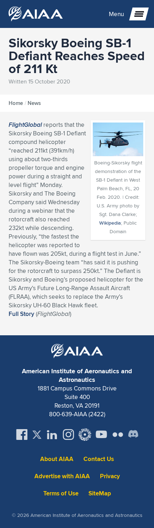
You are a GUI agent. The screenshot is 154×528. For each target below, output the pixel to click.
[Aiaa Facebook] (21, 434)
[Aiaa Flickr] (117, 434)
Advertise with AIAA (62, 476)
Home (16, 103)
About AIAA (56, 459)
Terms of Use (60, 493)
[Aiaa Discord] (133, 434)
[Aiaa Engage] (84, 434)
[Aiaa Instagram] (68, 434)
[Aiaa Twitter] (37, 434)
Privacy (110, 476)
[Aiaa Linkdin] (51, 434)
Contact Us (98, 459)
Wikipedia (110, 222)
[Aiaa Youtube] (101, 434)
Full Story (21, 313)
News (34, 103)
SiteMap (99, 493)
